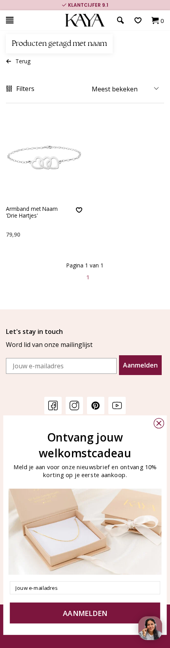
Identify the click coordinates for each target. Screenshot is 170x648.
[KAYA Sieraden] (85, 20)
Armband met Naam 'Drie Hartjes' (32, 212)
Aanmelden (140, 365)
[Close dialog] (159, 423)
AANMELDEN (85, 613)
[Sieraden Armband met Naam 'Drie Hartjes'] (44, 158)
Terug (22, 61)
